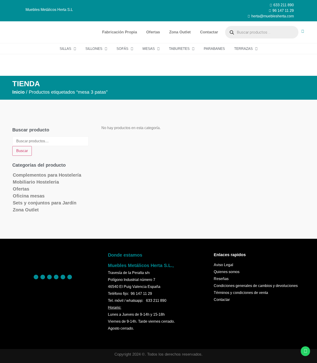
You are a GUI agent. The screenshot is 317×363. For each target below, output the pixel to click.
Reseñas (221, 279)
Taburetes (179, 49)
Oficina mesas (29, 195)
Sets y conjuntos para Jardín (44, 202)
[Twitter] (56, 277)
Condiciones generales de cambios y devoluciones (256, 286)
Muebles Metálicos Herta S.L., (141, 265)
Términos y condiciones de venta (241, 293)
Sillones (93, 49)
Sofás (122, 49)
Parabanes (214, 49)
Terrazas (243, 49)
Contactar (209, 32)
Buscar (22, 151)
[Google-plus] (63, 277)
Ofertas (153, 32)
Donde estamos (125, 255)
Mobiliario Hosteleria (36, 182)
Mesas (148, 49)
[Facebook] (36, 277)
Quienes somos (226, 272)
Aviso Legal (223, 265)
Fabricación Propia (119, 32)
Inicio (18, 92)
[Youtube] (69, 277)
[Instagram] (49, 277)
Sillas (65, 49)
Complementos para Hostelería (47, 175)
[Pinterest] (42, 277)
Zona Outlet (180, 32)
